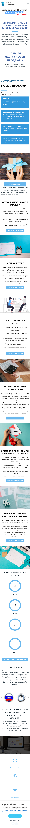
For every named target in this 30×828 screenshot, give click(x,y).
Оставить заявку (15, 184)
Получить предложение (15, 230)
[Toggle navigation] (28, 3)
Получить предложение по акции (15, 659)
